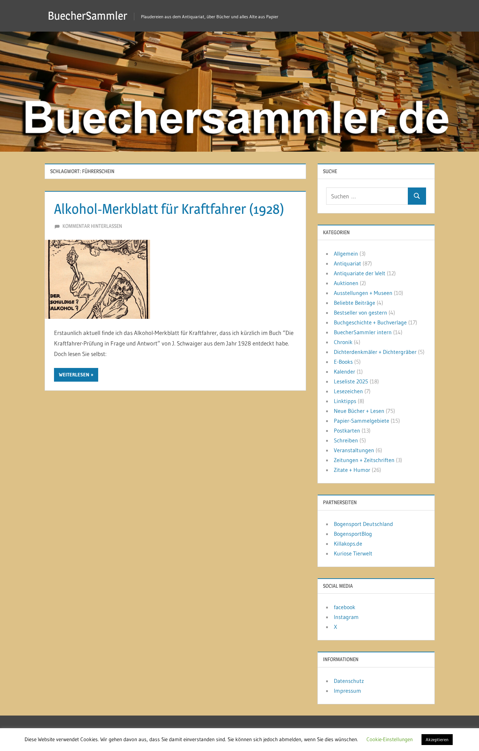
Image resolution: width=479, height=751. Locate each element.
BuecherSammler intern (363, 332)
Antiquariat (347, 263)
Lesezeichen (348, 391)
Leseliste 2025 (351, 381)
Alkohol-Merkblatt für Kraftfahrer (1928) (169, 208)
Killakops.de (348, 543)
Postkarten (347, 430)
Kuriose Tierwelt (353, 553)
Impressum (347, 690)
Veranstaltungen (354, 450)
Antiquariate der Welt (359, 273)
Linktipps (345, 400)
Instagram (346, 616)
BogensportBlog (353, 533)
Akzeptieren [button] (437, 739)
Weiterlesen (74, 374)
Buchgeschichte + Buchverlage (370, 322)
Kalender (344, 371)
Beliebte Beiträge (354, 302)
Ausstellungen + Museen (363, 292)
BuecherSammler (87, 15)
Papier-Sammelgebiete (361, 420)
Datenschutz (349, 680)
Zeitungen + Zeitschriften (364, 459)
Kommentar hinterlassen (92, 226)
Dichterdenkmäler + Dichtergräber (375, 351)
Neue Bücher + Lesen (359, 410)
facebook (344, 607)
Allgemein (346, 253)
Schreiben (346, 440)
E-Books (343, 361)
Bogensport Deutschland (363, 523)
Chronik (343, 341)
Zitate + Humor (352, 469)
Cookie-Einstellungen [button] (389, 739)
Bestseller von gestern (360, 312)
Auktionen (346, 282)
